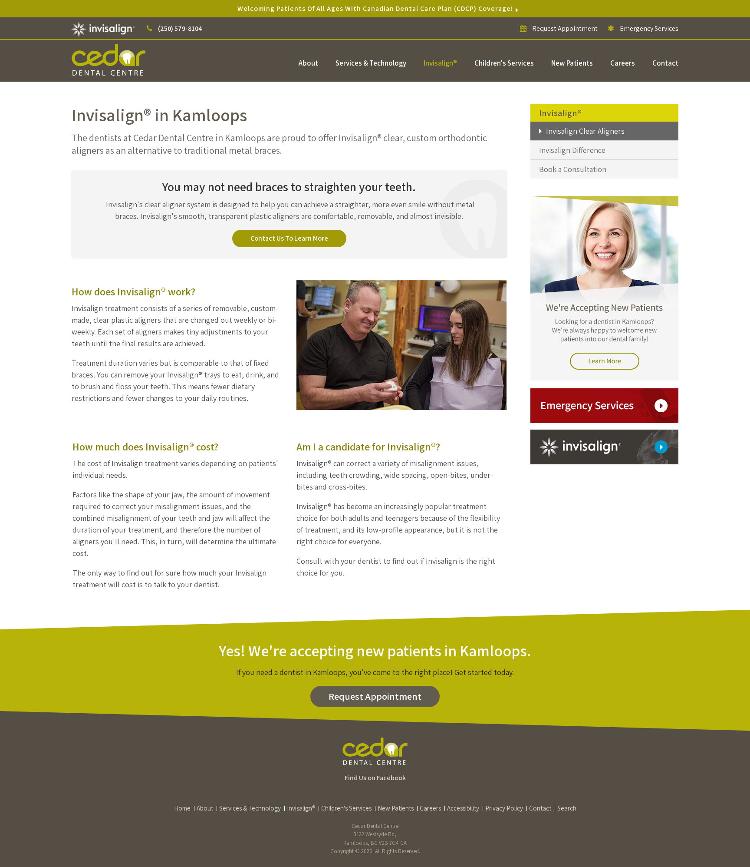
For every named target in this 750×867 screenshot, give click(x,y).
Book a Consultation (572, 169)
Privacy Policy (504, 808)
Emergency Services (648, 28)
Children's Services (504, 63)
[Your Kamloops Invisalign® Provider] (104, 28)
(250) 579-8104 (180, 28)
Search (566, 808)
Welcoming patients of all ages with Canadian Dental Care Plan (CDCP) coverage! (375, 8)
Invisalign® (440, 63)
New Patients (572, 63)
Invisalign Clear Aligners (585, 131)
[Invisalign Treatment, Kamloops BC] (604, 446)
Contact (665, 63)
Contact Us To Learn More (289, 238)
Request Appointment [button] (565, 28)
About (308, 63)
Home (182, 808)
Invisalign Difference (572, 150)
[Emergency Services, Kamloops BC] (604, 405)
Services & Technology (371, 63)
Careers (622, 63)
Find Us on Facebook (375, 777)
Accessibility (463, 808)
